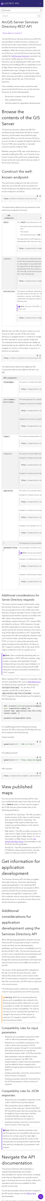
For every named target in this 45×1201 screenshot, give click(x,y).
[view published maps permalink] (14, 793)
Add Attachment (34, 681)
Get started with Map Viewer (20, 840)
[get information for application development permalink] (30, 874)
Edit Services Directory (20, 56)
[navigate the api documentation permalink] (34, 1163)
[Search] (39, 16)
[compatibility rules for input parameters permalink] (18, 1032)
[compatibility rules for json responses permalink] (17, 1095)
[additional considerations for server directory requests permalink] (36, 600)
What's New (31, 1193)
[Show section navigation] (40, 3)
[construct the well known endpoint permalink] (30, 177)
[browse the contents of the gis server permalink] (16, 124)
